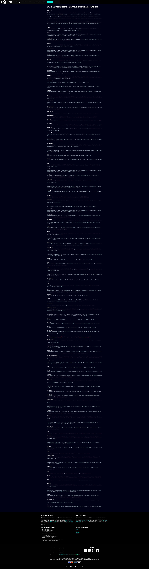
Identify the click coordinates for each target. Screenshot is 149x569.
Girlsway (81, 520)
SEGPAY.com (86, 559)
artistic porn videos (68, 520)
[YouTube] (85, 550)
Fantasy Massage (86, 520)
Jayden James (68, 521)
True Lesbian (104, 520)
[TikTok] (97, 550)
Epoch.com (55, 559)
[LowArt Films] (12, 2)
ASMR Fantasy (78, 521)
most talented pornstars (52, 521)
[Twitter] (89, 550)
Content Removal (74, 560)
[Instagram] (93, 550)
